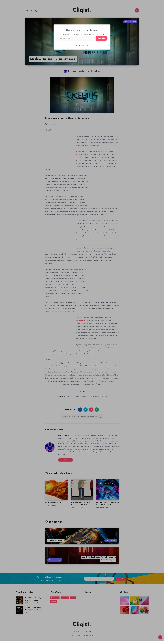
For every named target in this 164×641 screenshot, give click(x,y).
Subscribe (101, 38)
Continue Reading (82, 45)
